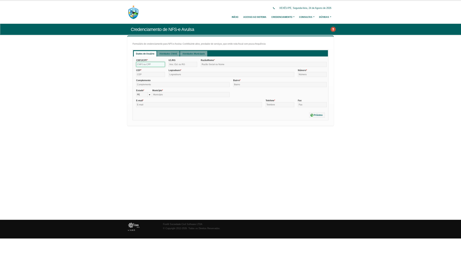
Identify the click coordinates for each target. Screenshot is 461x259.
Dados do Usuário (145, 54)
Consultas (305, 17)
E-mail (139, 100)
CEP (138, 70)
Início (235, 17)
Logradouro (174, 70)
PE (138, 94)
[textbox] (150, 64)
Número (302, 70)
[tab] (145, 53)
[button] (317, 115)
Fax (300, 100)
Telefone (270, 100)
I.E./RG (172, 60)
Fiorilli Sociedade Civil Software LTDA (182, 224)
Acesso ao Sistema (254, 17)
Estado (139, 90)
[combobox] (144, 94)
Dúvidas (324, 17)
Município (157, 90)
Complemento (143, 80)
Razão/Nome (207, 60)
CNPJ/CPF (141, 60)
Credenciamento (281, 17)
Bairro (236, 80)
